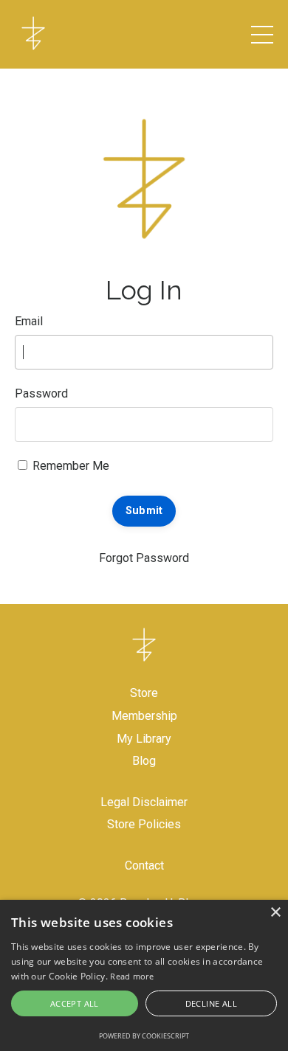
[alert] (144, 975)
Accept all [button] (74, 1003)
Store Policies (144, 824)
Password (41, 393)
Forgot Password (144, 558)
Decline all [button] (211, 1003)
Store (144, 693)
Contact (144, 866)
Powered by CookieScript (144, 1036)
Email (29, 321)
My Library (144, 739)
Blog (144, 761)
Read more (132, 976)
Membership (144, 716)
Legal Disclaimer (144, 802)
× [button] (275, 912)
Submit (144, 510)
